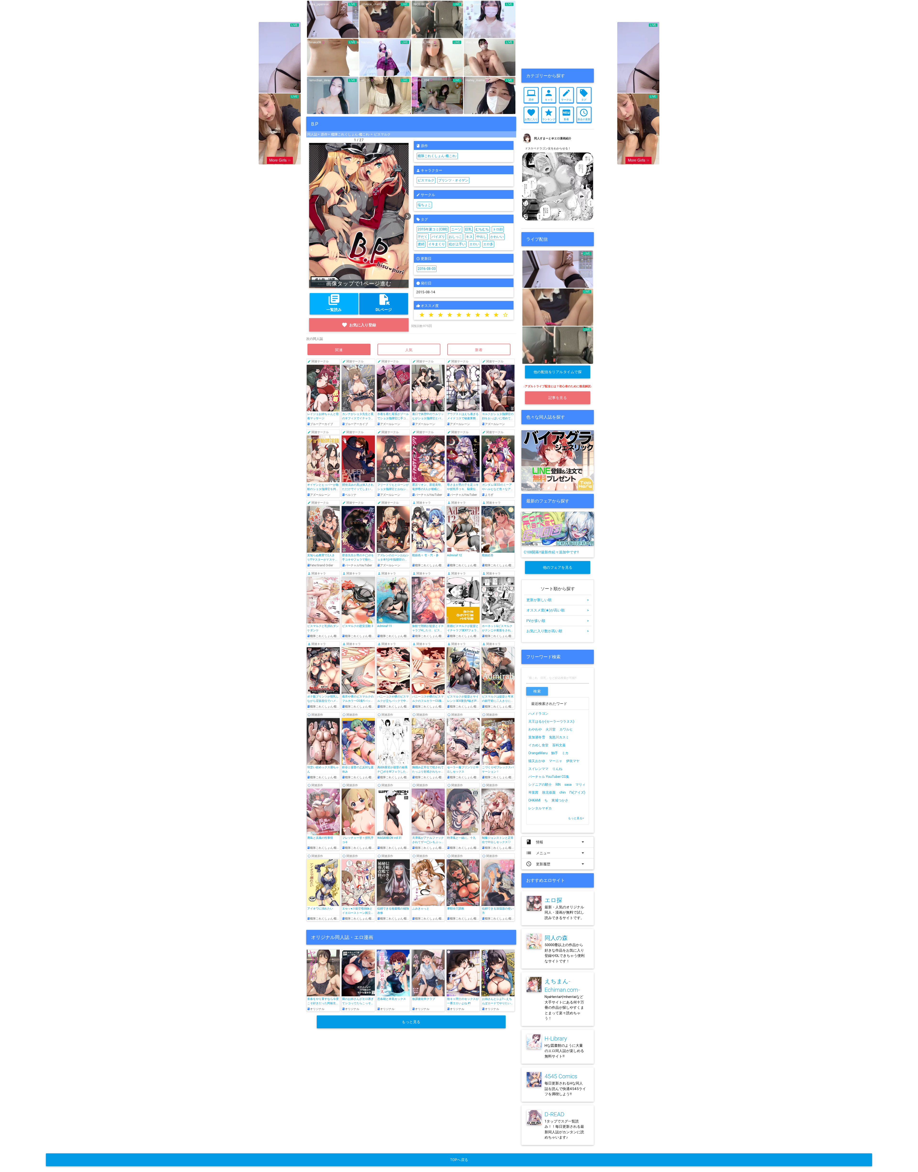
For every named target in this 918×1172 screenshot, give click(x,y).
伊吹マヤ (572, 761)
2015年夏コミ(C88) (432, 229)
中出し (481, 236)
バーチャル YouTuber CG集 (548, 776)
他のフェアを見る (558, 567)
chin (562, 792)
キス (469, 236)
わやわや (535, 729)
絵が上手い (457, 244)
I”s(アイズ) (577, 792)
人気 (409, 350)
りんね (557, 769)
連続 (421, 244)
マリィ (580, 784)
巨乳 (468, 229)
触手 (554, 753)
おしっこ (455, 236)
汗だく (423, 236)
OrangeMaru (537, 753)
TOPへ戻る (459, 1159)
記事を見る (557, 397)
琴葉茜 (533, 792)
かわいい (497, 236)
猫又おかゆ (536, 761)
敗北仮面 (549, 792)
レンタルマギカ (540, 808)
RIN (558, 784)
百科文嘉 (559, 745)
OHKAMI (534, 800)
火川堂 (551, 729)
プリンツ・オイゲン (453, 180)
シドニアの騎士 (540, 784)
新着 (479, 350)
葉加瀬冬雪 (536, 737)
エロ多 (488, 244)
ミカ (565, 753)
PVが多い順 (557, 620)
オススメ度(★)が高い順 (557, 610)
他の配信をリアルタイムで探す (558, 374)
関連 (339, 350)
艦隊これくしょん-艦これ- (350, 134)
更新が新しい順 (557, 600)
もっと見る (411, 1021)
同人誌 (312, 134)
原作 (324, 134)
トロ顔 (498, 229)
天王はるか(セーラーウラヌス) (551, 721)
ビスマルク (382, 134)
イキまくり (436, 244)
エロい (474, 244)
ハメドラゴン (538, 713)
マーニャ (555, 761)
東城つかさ (560, 800)
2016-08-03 (427, 269)
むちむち (482, 229)
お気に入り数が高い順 (557, 631)
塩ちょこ (424, 205)
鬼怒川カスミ (559, 737)
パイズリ (438, 236)
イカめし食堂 (538, 745)
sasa (568, 784)
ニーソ (456, 229)
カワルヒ (566, 729)
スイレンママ (538, 769)
